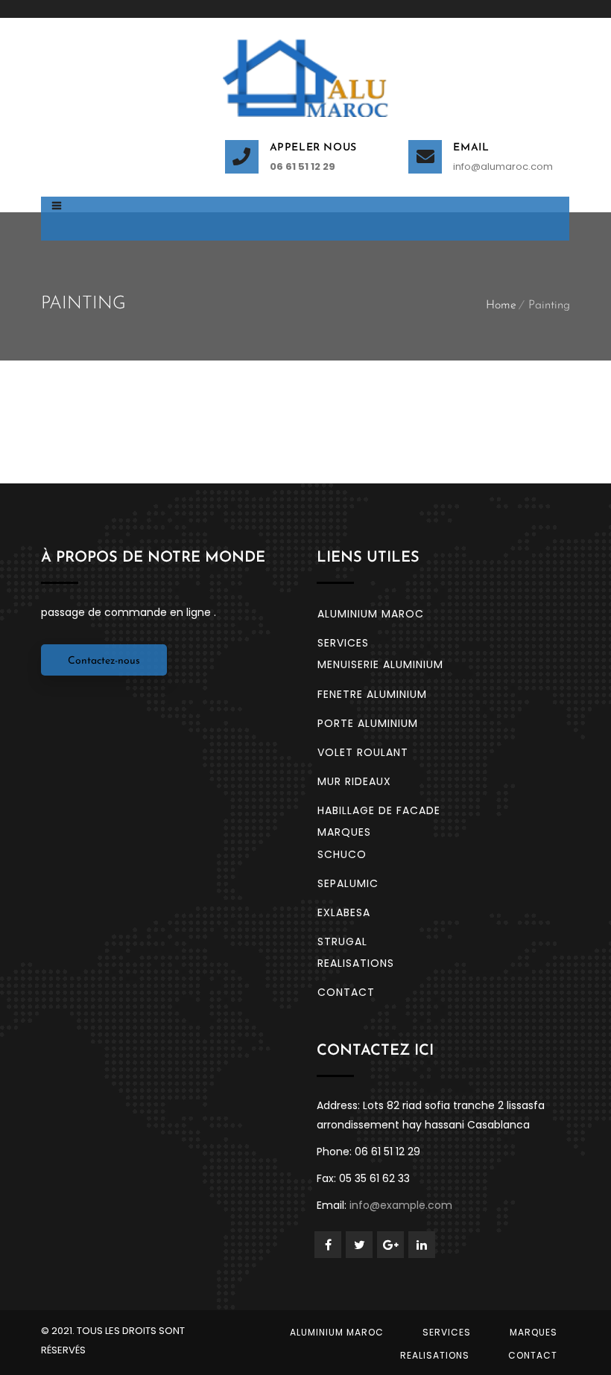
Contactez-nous (104, 661)
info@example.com (400, 1205)
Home (501, 305)
